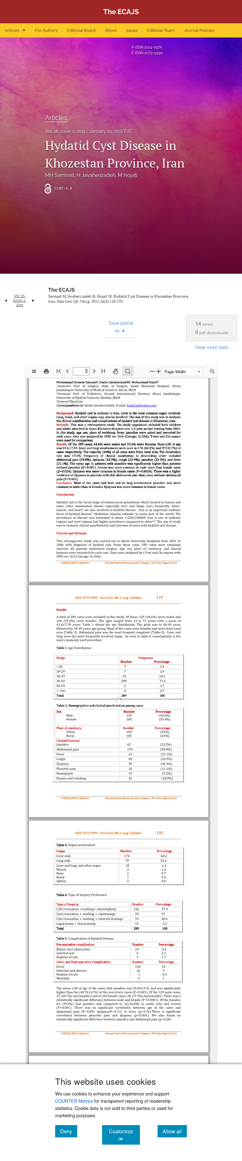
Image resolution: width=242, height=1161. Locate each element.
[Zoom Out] (152, 371)
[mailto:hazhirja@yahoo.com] (140, 435)
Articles (12, 30)
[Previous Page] (67, 371)
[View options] (34, 371)
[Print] (46, 371)
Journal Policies (199, 30)
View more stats (211, 347)
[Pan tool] (115, 371)
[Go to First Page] (58, 371)
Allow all (175, 1131)
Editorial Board (81, 30)
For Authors (46, 30)
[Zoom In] (158, 371)
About (111, 30)
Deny (68, 1131)
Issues (132, 30)
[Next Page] (94, 371)
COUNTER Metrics (74, 1100)
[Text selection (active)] (128, 371)
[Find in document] (212, 371)
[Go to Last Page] (103, 371)
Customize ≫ (124, 1135)
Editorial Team (161, 30)
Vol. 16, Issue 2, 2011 (65, 131)
